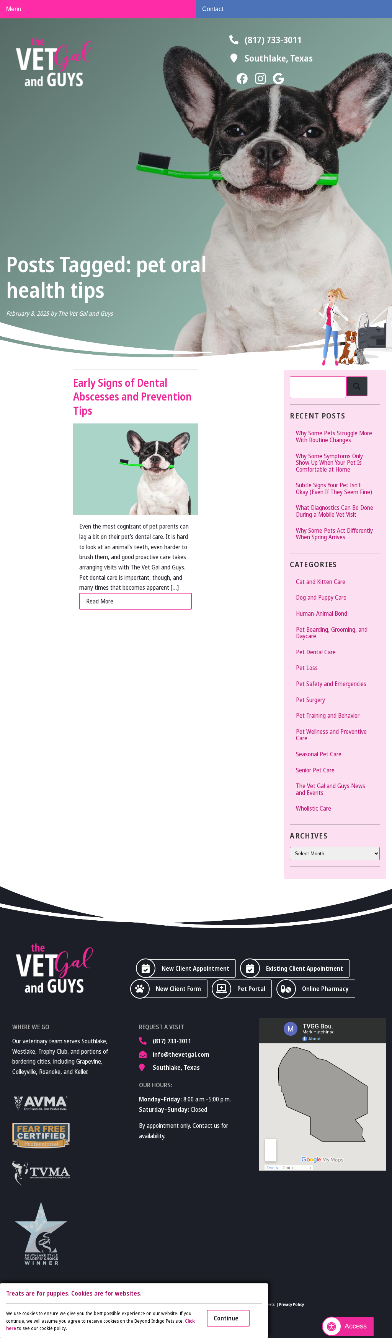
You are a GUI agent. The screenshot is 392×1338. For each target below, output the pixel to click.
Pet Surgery (310, 700)
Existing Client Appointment (304, 968)
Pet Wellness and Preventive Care (331, 735)
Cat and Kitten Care (320, 581)
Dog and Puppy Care (321, 597)
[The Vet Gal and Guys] (54, 62)
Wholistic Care (313, 808)
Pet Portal (251, 988)
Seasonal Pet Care (318, 754)
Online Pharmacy (325, 988)
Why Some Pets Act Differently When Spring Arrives (334, 534)
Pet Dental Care (316, 652)
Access (356, 1326)
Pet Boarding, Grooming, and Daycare (332, 633)
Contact (212, 9)
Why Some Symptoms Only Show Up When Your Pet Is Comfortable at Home (329, 463)
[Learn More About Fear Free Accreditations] (41, 1135)
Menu (13, 9)
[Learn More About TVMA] (41, 1173)
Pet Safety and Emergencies (331, 684)
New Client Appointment (195, 968)
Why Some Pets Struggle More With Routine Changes (334, 436)
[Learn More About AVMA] (41, 1103)
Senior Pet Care (315, 770)
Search (357, 386)
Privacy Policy (291, 1304)
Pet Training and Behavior (327, 715)
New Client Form (178, 988)
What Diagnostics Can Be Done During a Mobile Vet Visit (334, 511)
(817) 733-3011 (273, 39)
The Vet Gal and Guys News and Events (330, 789)
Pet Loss (307, 667)
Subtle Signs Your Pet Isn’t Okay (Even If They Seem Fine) (334, 488)
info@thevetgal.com (181, 1054)
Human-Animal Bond (321, 613)
